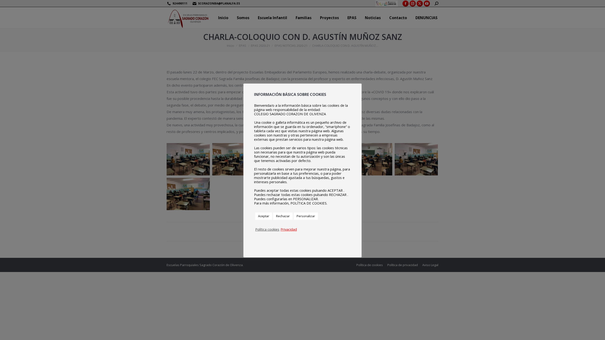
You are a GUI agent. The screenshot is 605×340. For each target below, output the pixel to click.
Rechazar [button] (283, 216)
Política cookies (267, 229)
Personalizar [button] (306, 216)
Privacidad (289, 229)
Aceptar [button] (263, 216)
